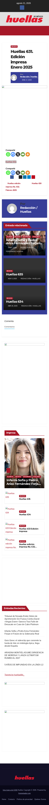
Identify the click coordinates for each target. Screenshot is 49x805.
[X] (18, 154)
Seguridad (26, 236)
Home (4, 799)
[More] (28, 154)
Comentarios (9, 327)
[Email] (23, 154)
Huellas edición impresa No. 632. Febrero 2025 (13, 186)
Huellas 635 (14, 274)
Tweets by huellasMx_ (14, 675)
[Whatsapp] (8, 154)
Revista (14, 46)
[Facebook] (13, 154)
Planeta (10, 236)
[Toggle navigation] (45, 31)
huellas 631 (11, 162)
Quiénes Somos (40, 799)
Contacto (11, 799)
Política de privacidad (24, 799)
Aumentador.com (24, 793)
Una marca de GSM (10, 790)
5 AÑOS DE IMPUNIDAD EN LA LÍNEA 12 (24, 665)
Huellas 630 (37, 183)
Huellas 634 (14, 301)
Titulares (36, 236)
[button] (23, 31)
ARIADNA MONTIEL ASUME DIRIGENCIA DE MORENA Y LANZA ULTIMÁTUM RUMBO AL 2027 (24, 655)
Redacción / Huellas (28, 77)
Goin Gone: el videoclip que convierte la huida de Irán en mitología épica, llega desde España (23, 643)
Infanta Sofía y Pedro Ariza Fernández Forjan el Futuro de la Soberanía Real (23, 485)
